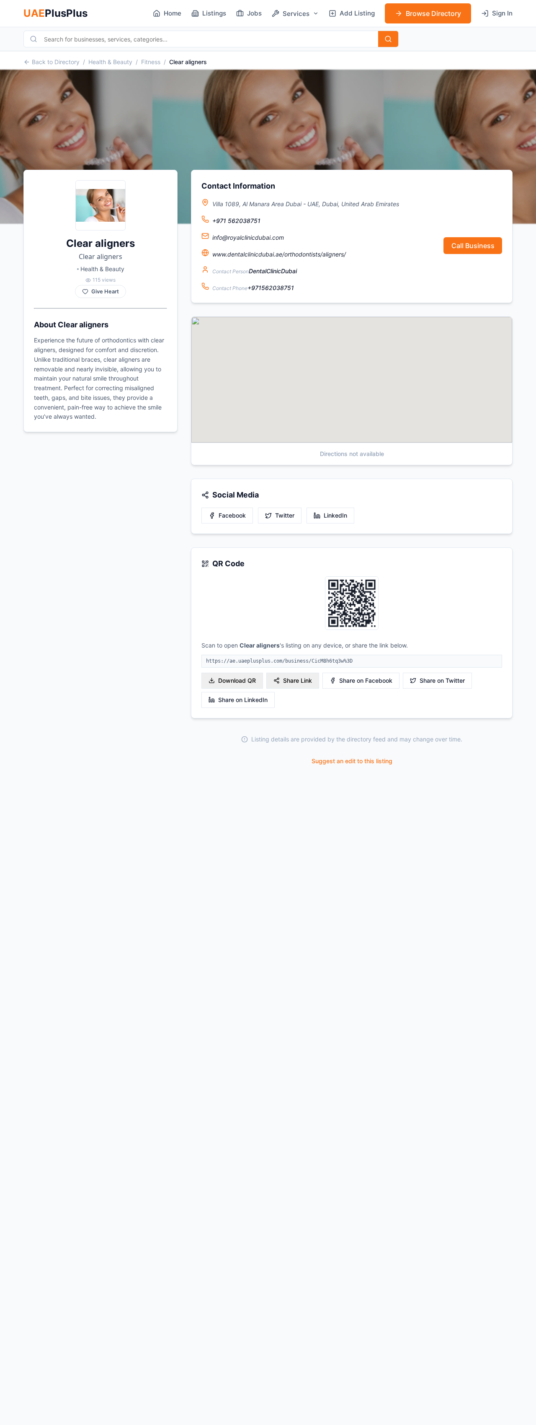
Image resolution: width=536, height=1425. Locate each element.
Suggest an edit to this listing (352, 760)
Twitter (284, 515)
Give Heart (105, 291)
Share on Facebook (365, 680)
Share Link (297, 680)
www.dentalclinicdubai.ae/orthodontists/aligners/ (279, 254)
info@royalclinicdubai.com (248, 237)
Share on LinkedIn (243, 699)
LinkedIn (335, 515)
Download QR (237, 680)
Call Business (473, 245)
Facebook (232, 515)
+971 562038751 (236, 220)
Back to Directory (56, 61)
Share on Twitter (442, 680)
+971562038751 (270, 287)
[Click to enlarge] (352, 603)
